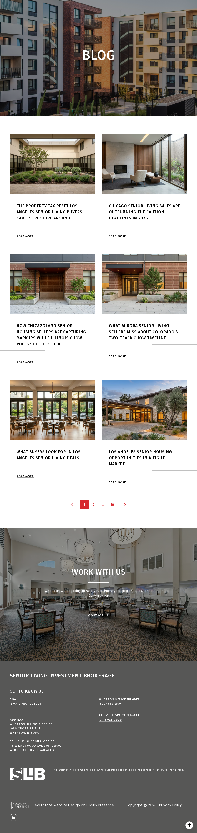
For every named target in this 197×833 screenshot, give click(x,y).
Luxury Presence (100, 805)
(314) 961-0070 (110, 720)
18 (112, 505)
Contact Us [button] (98, 615)
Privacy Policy (170, 805)
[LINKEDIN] (13, 817)
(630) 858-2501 (110, 703)
